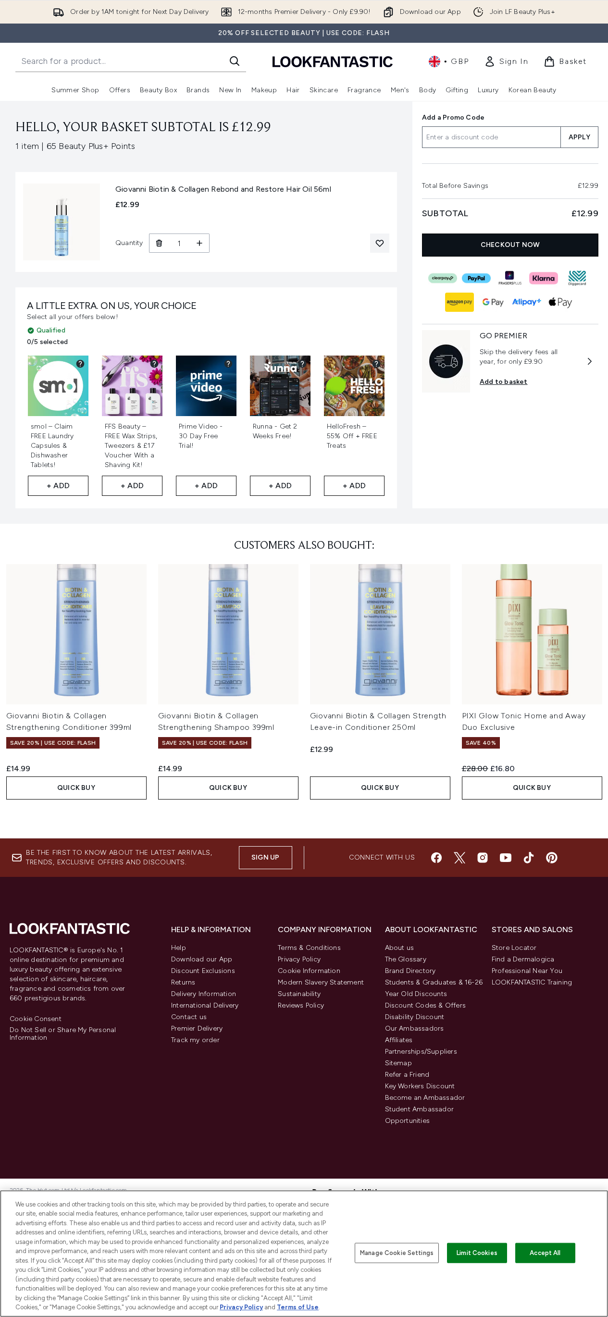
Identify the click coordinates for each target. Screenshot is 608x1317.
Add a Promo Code (453, 117)
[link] (506, 61)
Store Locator (514, 948)
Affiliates (399, 1040)
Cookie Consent (36, 1019)
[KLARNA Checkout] (544, 278)
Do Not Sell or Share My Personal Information (63, 1034)
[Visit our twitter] (459, 857)
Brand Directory (410, 971)
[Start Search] (234, 61)
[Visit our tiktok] (528, 857)
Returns (183, 982)
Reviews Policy (301, 1005)
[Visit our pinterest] (551, 857)
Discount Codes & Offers (425, 1005)
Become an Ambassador (425, 1098)
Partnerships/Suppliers (421, 1051)
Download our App (201, 959)
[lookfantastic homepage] (333, 61)
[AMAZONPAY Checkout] (460, 302)
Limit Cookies (477, 1252)
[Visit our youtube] (505, 857)
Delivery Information (203, 994)
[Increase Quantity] (200, 243)
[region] (304, 1253)
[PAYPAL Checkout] (477, 278)
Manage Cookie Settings (397, 1252)
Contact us (189, 1017)
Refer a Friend (407, 1075)
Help (178, 948)
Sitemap (398, 1063)
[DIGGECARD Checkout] (578, 278)
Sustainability (299, 994)
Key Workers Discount (420, 1086)
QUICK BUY (76, 788)
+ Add (58, 485)
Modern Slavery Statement (321, 982)
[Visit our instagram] (482, 857)
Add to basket (504, 382)
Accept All (545, 1252)
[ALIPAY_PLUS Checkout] (527, 302)
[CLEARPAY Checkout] (443, 278)
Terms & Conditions (309, 948)
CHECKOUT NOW (510, 245)
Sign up (265, 857)
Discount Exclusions (203, 971)
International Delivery (204, 1005)
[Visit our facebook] (436, 857)
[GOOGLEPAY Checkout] (494, 302)
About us (399, 948)
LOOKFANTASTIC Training (532, 982)
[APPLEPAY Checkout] (561, 302)
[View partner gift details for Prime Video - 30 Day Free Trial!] (228, 363)
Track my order (195, 1040)
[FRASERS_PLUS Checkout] (510, 278)
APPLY (579, 137)
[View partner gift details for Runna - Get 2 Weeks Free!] (302, 363)
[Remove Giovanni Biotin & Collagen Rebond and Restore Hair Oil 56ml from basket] (159, 243)
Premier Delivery (197, 1028)
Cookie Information (309, 971)
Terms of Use (298, 1307)
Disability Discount (415, 1017)
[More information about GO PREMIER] (589, 361)
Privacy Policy (299, 959)
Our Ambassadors (414, 1028)
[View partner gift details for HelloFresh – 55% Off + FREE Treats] (376, 363)
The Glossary (405, 959)
